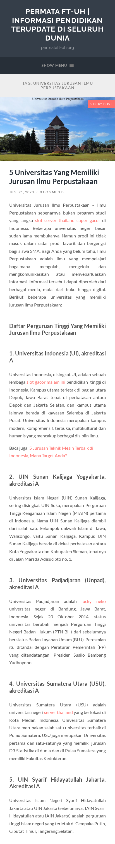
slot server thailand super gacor (67, 220)
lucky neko (94, 601)
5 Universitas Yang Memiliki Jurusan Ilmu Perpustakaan (54, 177)
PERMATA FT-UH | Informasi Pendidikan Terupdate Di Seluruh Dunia (57, 24)
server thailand (58, 712)
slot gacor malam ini (46, 382)
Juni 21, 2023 (21, 192)
